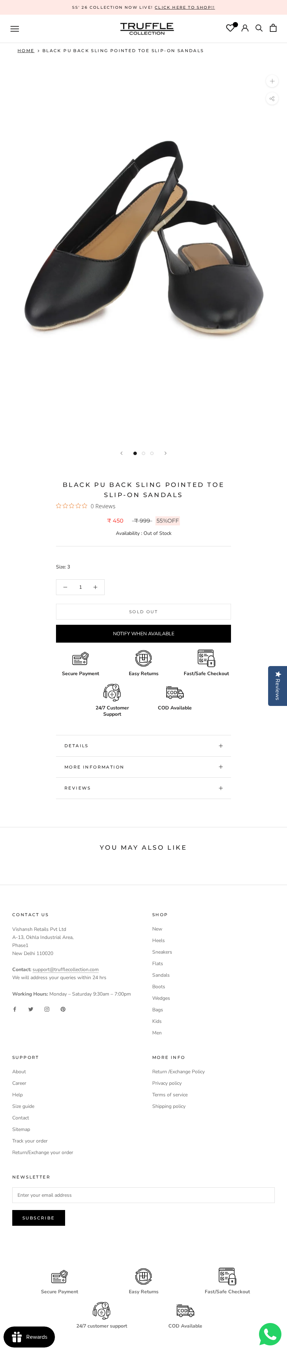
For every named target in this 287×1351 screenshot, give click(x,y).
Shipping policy (169, 1106)
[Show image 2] (143, 453)
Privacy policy (167, 1083)
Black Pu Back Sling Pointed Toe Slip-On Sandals (123, 50)
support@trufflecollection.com (66, 969)
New (157, 929)
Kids (157, 1021)
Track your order (30, 1141)
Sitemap (21, 1129)
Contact (20, 1118)
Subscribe (38, 1218)
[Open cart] (273, 29)
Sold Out (143, 611)
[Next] (165, 453)
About (19, 1071)
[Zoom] (272, 81)
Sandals (161, 975)
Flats (157, 963)
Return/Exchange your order (42, 1152)
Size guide (23, 1106)
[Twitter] (30, 1009)
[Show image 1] (135, 453)
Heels (158, 940)
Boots (158, 986)
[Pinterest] (63, 1009)
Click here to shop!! (185, 7)
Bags (157, 1009)
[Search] (259, 29)
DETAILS (76, 745)
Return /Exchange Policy (178, 1071)
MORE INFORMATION (94, 767)
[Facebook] (14, 1009)
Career (19, 1083)
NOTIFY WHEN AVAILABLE (143, 633)
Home (26, 50)
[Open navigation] (14, 29)
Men (157, 1033)
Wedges (161, 998)
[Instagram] (46, 1009)
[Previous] (121, 453)
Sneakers (162, 952)
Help (17, 1094)
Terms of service (170, 1094)
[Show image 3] (152, 453)
